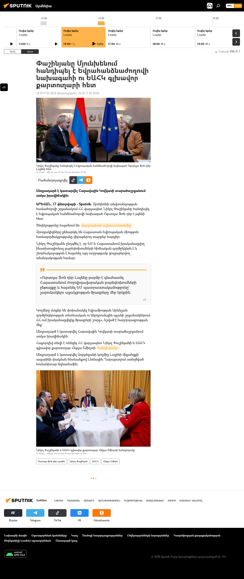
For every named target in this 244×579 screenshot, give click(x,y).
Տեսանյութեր (155, 500)
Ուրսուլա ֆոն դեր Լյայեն (51, 461)
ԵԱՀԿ (95, 461)
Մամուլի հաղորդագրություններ (102, 535)
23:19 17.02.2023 (46, 93)
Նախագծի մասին (15, 535)
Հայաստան (73, 500)
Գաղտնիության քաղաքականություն (197, 535)
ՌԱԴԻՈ (172, 500)
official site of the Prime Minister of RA (66, 172)
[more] (144, 299)
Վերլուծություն (109, 500)
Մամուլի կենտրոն (191, 500)
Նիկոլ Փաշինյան (78, 461)
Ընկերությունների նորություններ (148, 535)
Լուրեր (23, 34)
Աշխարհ (89, 500)
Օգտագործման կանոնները (49, 535)
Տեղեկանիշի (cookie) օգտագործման (27, 540)
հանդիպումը (107, 347)
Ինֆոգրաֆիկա (133, 500)
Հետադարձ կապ (66, 540)
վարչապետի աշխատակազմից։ (106, 225)
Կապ (74, 535)
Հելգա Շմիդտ (110, 461)
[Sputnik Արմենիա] (18, 9)
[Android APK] (16, 554)
